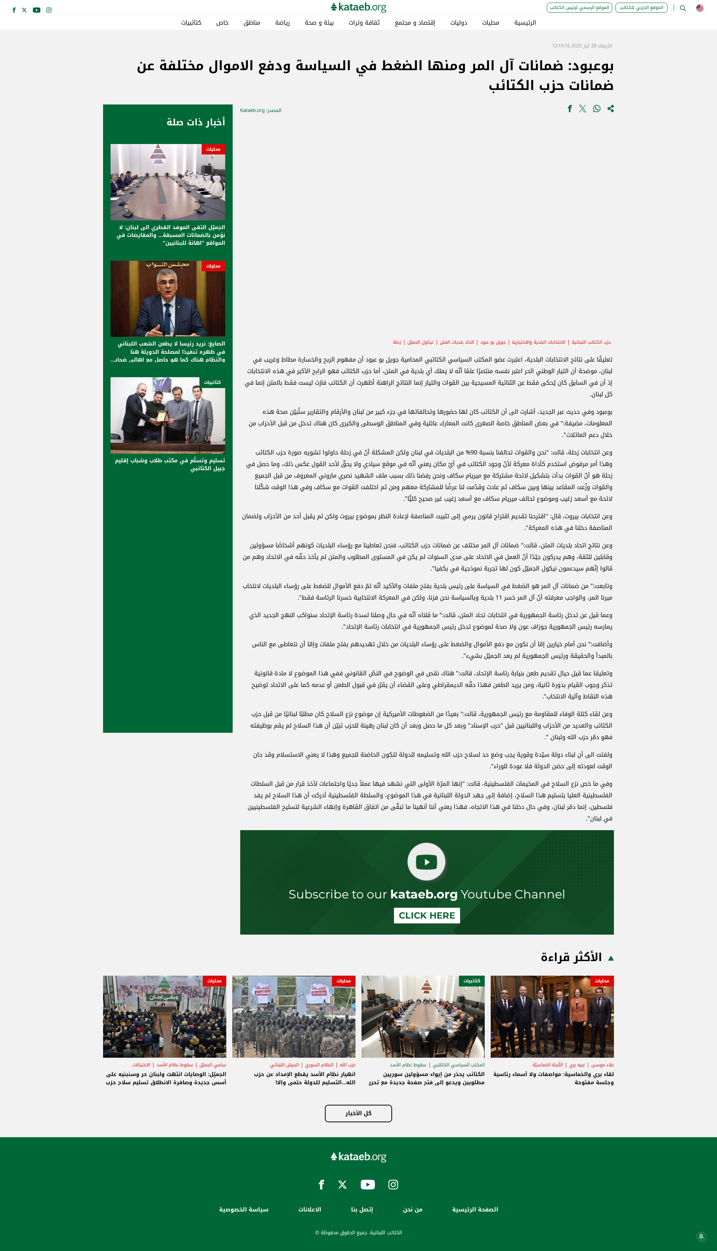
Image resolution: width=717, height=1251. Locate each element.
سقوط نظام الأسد (408, 1065)
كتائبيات (191, 22)
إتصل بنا (362, 1209)
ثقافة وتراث (364, 22)
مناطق (251, 22)
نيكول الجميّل (420, 342)
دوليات (458, 22)
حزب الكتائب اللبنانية (591, 342)
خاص (222, 22)
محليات (490, 22)
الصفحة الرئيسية (475, 1209)
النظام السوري (319, 1065)
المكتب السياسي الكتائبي (459, 1065)
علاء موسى (602, 1065)
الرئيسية (525, 22)
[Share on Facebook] (570, 110)
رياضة (282, 22)
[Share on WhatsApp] (596, 110)
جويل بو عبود (493, 342)
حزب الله (348, 1065)
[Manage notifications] (701, 1236)
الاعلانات (309, 1209)
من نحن (412, 1209)
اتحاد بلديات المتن (457, 342)
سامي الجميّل (212, 1065)
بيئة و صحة (319, 22)
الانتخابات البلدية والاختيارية (538, 342)
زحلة (397, 342)
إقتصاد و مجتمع (415, 22)
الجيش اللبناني (284, 1065)
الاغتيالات (141, 1065)
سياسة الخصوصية (244, 1209)
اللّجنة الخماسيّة (548, 1065)
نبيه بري (577, 1065)
